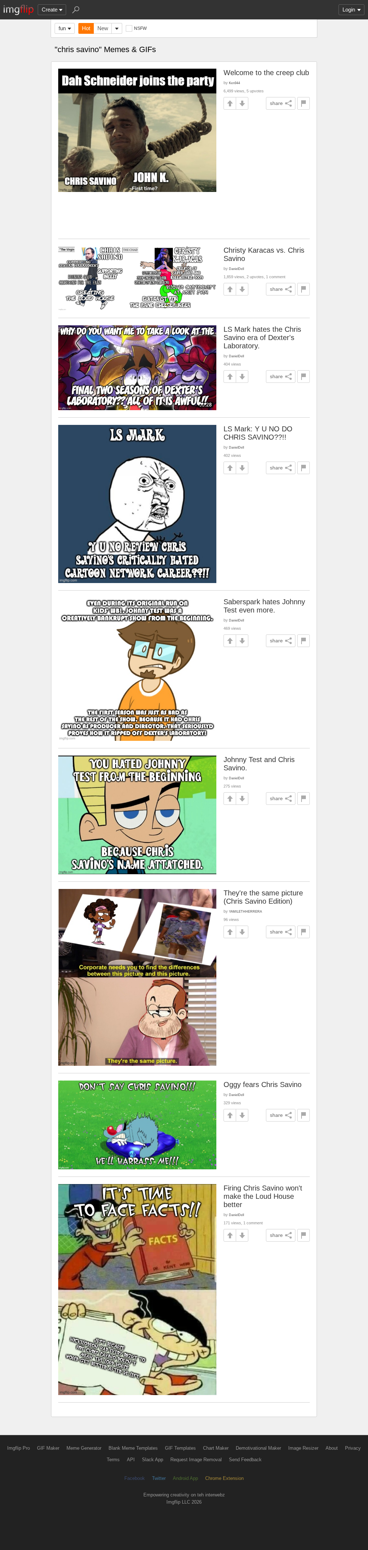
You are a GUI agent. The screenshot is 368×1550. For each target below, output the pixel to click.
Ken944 (234, 83)
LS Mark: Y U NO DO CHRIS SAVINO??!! (258, 433)
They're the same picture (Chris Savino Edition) (263, 897)
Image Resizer (303, 1448)
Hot (86, 28)
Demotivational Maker (258, 1448)
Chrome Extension (224, 1478)
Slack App (152, 1459)
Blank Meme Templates (133, 1448)
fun (62, 28)
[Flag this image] (303, 103)
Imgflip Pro (18, 1448)
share (276, 103)
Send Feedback (245, 1459)
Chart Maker (216, 1448)
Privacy (353, 1448)
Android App (185, 1478)
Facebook (134, 1478)
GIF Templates (180, 1448)
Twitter (159, 1478)
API (131, 1459)
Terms (113, 1459)
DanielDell (236, 269)
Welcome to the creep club (266, 73)
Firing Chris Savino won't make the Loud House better (263, 1196)
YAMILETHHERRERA (245, 911)
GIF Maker (48, 1448)
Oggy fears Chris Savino (263, 1084)
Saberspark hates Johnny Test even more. (264, 606)
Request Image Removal (196, 1459)
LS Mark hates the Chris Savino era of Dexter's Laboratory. (262, 337)
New (102, 28)
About (332, 1448)
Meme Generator (83, 1448)
